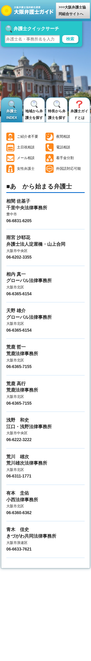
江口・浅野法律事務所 (29, 426)
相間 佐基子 (18, 201)
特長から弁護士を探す (57, 114)
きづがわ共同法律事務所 (31, 536)
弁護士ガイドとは (79, 114)
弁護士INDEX (11, 114)
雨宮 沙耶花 (18, 237)
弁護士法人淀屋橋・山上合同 (35, 244)
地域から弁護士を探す (34, 114)
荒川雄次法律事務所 (26, 463)
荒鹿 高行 (16, 383)
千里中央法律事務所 (26, 207)
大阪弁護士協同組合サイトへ (72, 10)
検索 (70, 39)
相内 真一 (16, 274)
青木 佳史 (17, 529)
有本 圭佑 (17, 493)
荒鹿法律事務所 (22, 353)
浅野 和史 (17, 420)
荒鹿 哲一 (16, 346)
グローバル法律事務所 (29, 280)
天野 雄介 (16, 310)
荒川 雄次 (17, 456)
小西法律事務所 (22, 499)
